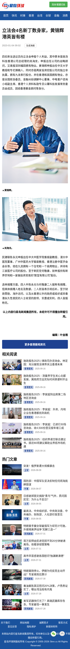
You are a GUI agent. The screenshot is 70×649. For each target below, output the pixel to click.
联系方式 (63, 622)
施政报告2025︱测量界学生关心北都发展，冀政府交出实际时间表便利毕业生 (45, 379)
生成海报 (30, 45)
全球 (48, 15)
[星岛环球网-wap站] (15, 5)
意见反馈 (12, 626)
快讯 (14, 15)
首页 (5, 15)
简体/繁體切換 (58, 4)
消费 (65, 15)
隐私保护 (31, 626)
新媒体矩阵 (51, 626)
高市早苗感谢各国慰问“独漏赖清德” (43, 555)
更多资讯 (35, 344)
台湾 (39, 15)
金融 (56, 15)
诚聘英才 (43, 622)
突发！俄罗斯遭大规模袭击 (39, 466)
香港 (31, 15)
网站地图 (24, 622)
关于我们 (5, 622)
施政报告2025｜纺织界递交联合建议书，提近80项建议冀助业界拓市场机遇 (44, 443)
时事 (22, 15)
